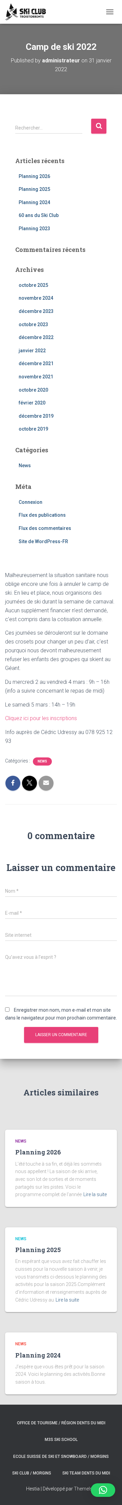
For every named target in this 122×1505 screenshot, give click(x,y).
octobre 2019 (33, 429)
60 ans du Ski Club (39, 215)
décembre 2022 (36, 337)
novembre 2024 (36, 298)
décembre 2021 (36, 363)
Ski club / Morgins (31, 1473)
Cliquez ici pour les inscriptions (41, 718)
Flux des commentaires (45, 528)
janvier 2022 (32, 350)
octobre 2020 (33, 390)
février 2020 (32, 402)
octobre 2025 (33, 285)
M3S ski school (61, 1439)
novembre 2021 (36, 376)
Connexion (30, 502)
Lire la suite (95, 1194)
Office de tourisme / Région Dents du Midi (61, 1423)
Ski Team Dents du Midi (86, 1473)
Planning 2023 (34, 228)
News (25, 465)
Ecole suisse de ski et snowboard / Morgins (61, 1456)
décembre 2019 (36, 416)
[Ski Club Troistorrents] (28, 11)
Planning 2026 (34, 176)
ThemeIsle (85, 1488)
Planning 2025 (34, 189)
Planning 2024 (34, 202)
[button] (103, 1490)
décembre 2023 (36, 311)
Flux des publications (42, 515)
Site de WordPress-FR (43, 541)
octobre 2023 (33, 324)
